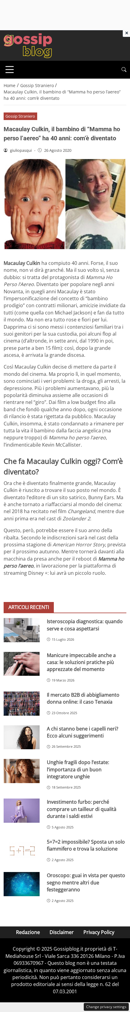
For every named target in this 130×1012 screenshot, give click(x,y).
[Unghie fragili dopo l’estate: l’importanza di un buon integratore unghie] (22, 771)
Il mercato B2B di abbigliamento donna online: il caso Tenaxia (83, 698)
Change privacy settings (106, 1006)
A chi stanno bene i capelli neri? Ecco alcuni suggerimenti (82, 732)
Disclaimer (62, 932)
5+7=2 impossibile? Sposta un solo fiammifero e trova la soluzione (86, 845)
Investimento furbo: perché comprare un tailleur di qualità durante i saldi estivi (81, 809)
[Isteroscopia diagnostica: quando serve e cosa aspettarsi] (22, 630)
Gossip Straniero (20, 116)
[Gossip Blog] (28, 45)
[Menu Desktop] (10, 69)
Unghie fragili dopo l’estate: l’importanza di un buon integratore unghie (78, 769)
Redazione (28, 932)
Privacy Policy (98, 932)
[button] (124, 69)
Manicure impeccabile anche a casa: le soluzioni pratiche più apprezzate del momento (81, 662)
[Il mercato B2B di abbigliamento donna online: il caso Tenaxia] (22, 703)
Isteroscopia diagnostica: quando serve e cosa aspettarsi (85, 625)
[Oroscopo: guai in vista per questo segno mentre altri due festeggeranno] (22, 884)
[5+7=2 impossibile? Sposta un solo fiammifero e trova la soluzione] (22, 850)
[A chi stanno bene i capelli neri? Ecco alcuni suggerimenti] (22, 737)
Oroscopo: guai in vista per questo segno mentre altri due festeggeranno (86, 882)
